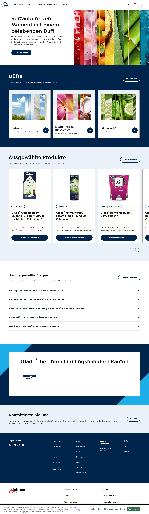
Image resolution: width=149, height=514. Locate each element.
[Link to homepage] (5, 5)
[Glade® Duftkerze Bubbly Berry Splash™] (119, 185)
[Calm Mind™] (135, 130)
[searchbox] (116, 5)
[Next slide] (137, 250)
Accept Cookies (133, 509)
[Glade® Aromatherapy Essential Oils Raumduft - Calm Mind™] (74, 185)
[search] (129, 4)
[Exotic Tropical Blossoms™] (90, 130)
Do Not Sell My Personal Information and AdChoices (106, 509)
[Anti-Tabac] (46, 130)
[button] (141, 5)
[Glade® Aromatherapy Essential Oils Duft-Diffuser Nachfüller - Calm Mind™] (30, 185)
